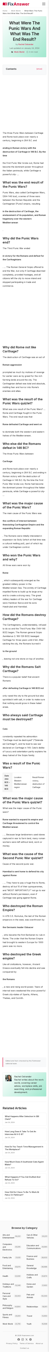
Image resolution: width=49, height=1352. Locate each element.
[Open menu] (43, 4)
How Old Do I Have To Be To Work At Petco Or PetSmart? (22, 1193)
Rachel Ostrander (25, 44)
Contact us (24, 1348)
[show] (39, 69)
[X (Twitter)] (26, 1339)
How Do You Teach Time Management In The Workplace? (24, 1148)
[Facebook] (19, 1339)
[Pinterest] (30, 1339)
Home (5, 11)
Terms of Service (27, 1343)
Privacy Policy (12, 1343)
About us (39, 1343)
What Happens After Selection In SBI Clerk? (22, 1117)
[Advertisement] (24, 103)
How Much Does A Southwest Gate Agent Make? (24, 1163)
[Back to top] (43, 1347)
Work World (16, 11)
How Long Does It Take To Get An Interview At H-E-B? (20, 1132)
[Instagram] (22, 1339)
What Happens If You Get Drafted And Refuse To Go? (22, 1178)
